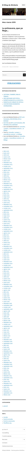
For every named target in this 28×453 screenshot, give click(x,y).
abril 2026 (6, 155)
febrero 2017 (7, 335)
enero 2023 (7, 223)
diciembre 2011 (7, 391)
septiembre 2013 (8, 377)
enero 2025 (7, 181)
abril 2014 (6, 370)
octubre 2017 (7, 324)
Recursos (4, 439)
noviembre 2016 (8, 341)
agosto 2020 (7, 269)
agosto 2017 (7, 328)
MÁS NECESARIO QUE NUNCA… (12, 98)
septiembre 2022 (8, 231)
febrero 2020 (7, 280)
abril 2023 (6, 217)
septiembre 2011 (8, 393)
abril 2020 (6, 276)
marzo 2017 (7, 334)
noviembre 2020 (8, 263)
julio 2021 (6, 254)
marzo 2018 (7, 318)
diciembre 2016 (8, 339)
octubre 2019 (7, 288)
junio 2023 (6, 214)
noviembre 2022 (8, 227)
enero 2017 (6, 337)
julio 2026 (6, 151)
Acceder (6, 417)
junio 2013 (6, 379)
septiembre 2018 (8, 309)
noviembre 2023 (8, 206)
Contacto (4, 442)
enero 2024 (7, 202)
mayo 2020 (7, 275)
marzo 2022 (7, 242)
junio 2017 (6, 330)
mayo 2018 (6, 315)
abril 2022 (6, 240)
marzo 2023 (7, 219)
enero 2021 (6, 259)
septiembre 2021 (8, 252)
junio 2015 (6, 356)
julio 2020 (6, 271)
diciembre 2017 (8, 322)
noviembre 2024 (8, 185)
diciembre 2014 (8, 362)
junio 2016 (6, 347)
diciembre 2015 (8, 351)
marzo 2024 (7, 200)
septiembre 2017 (8, 326)
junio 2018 (6, 313)
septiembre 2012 (8, 385)
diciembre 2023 (8, 204)
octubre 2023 (7, 208)
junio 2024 (6, 195)
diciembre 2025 (8, 162)
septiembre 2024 (8, 189)
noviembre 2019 (8, 286)
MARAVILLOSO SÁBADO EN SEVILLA (13, 102)
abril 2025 (6, 176)
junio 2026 (6, 153)
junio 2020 (6, 273)
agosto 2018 (7, 311)
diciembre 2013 (8, 375)
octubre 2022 (7, 229)
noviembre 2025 (8, 164)
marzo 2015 (7, 360)
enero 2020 (7, 282)
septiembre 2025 (8, 168)
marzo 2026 (7, 157)
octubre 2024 (7, 187)
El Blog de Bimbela (10, 5)
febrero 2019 (7, 299)
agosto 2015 (7, 355)
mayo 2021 (6, 257)
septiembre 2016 (8, 343)
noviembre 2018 (8, 305)
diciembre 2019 (8, 284)
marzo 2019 (7, 297)
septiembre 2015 (8, 353)
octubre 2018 (7, 307)
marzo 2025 (7, 178)
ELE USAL (6, 123)
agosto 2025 (7, 170)
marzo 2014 (7, 372)
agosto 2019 (7, 290)
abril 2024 (6, 198)
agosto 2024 (7, 191)
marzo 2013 (7, 381)
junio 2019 (6, 294)
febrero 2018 (7, 320)
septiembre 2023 (8, 210)
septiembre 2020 (8, 267)
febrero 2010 (7, 394)
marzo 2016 (7, 349)
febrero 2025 (7, 179)
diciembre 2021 (8, 246)
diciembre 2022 (8, 225)
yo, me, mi (5, 429)
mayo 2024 (7, 197)
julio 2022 (6, 235)
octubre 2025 (7, 166)
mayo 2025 (7, 174)
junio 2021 (6, 256)
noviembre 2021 (8, 248)
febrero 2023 (7, 221)
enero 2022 (7, 244)
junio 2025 (6, 172)
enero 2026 (7, 160)
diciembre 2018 (8, 303)
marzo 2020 (7, 278)
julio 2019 (6, 292)
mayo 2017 (6, 332)
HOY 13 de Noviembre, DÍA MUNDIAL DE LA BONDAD (14, 119)
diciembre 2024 (8, 183)
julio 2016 (6, 345)
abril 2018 (6, 316)
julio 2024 (6, 193)
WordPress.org (7, 423)
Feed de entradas (8, 419)
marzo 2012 (7, 389)
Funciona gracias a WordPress (17, 450)
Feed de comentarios (9, 421)
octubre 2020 (7, 265)
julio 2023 (6, 212)
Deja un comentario (14, 66)
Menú (23, 5)
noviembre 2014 (8, 364)
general (6, 406)
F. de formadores (6, 436)
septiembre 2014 (8, 366)
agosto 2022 (7, 233)
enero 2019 (7, 301)
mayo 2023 (6, 216)
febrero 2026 (7, 158)
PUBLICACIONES (14, 83)
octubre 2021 (7, 250)
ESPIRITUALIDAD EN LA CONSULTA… (14, 100)
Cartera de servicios (7, 446)
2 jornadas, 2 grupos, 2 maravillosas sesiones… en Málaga (14, 128)
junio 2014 (6, 368)
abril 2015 (6, 358)
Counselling (5, 432)
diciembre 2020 (8, 261)
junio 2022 (6, 237)
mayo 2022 (7, 238)
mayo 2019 (6, 296)
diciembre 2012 (8, 383)
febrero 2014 (7, 374)
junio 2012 (6, 387)
